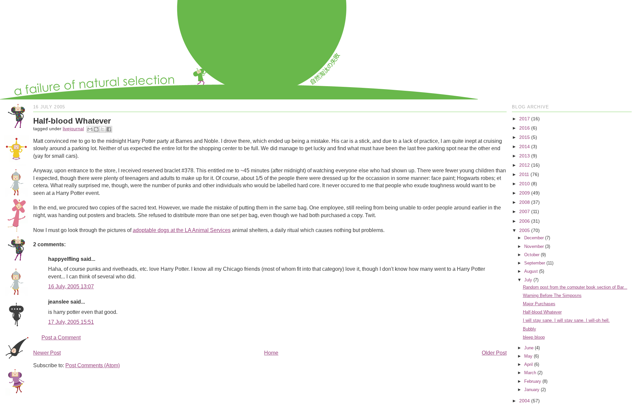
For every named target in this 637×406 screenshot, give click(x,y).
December (534, 237)
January (531, 389)
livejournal (73, 128)
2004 (524, 400)
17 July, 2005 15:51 (71, 322)
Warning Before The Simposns (552, 295)
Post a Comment (61, 337)
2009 (524, 193)
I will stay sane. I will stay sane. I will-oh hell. (566, 320)
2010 (524, 183)
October (531, 254)
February (532, 381)
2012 (524, 165)
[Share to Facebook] (109, 129)
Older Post (494, 353)
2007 (524, 211)
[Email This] (90, 129)
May (528, 356)
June (528, 347)
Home (271, 353)
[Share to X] (102, 129)
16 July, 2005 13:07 (71, 286)
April (528, 364)
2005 (524, 230)
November (534, 246)
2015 (524, 137)
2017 (524, 118)
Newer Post (47, 353)
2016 (524, 128)
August (531, 271)
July (528, 279)
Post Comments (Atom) (92, 365)
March (530, 372)
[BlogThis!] (96, 129)
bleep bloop (534, 337)
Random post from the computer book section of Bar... (575, 287)
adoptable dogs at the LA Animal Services (182, 230)
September (534, 263)
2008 (524, 202)
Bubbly (529, 328)
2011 (524, 174)
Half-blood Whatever (542, 312)
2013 (524, 155)
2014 (524, 146)
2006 (524, 221)
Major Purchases (539, 303)
